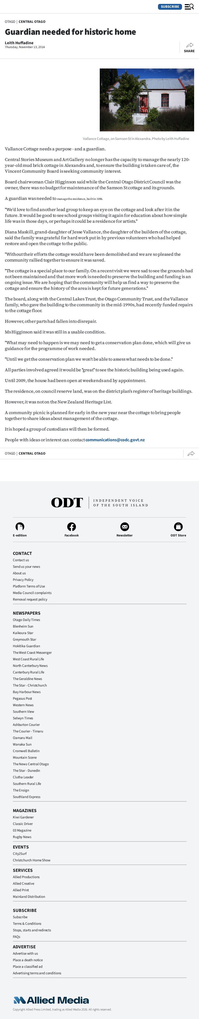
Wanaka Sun (22, 744)
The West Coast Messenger (32, 652)
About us (19, 573)
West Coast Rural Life (28, 659)
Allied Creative (23, 883)
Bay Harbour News (27, 692)
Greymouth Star (24, 639)
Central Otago (32, 21)
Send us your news (26, 566)
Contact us (21, 560)
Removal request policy (30, 599)
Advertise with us (25, 953)
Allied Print (21, 890)
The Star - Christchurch (30, 685)
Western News (23, 705)
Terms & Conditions (27, 923)
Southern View (23, 711)
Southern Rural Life (27, 783)
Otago (10, 21)
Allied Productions (26, 877)
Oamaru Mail (22, 737)
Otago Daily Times (26, 619)
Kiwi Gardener (23, 817)
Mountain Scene (25, 757)
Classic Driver (23, 823)
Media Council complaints (32, 592)
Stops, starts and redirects (32, 930)
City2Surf (19, 853)
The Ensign (21, 790)
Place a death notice (28, 960)
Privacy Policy (23, 579)
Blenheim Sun (23, 626)
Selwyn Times (23, 718)
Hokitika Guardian (26, 646)
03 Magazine (22, 830)
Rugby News (22, 837)
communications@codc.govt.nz (115, 440)
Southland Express (26, 796)
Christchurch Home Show (31, 860)
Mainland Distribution (29, 896)
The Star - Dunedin (26, 770)
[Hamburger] (189, 7)
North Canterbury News (30, 665)
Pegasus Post (22, 698)
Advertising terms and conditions (37, 973)
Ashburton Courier (26, 724)
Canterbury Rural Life (28, 672)
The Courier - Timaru (28, 731)
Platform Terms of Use (29, 586)
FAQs (16, 936)
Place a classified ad (27, 966)
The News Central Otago (31, 764)
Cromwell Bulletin (26, 751)
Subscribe (170, 6)
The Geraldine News (27, 678)
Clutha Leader (23, 777)
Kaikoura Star (23, 633)
